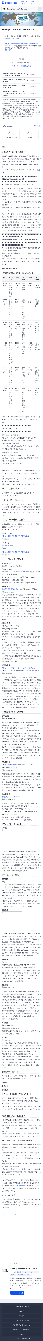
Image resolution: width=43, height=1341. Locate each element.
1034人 (13, 1272)
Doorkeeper (26, 1338)
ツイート (13, 1214)
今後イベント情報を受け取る (21, 66)
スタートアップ (34, 1272)
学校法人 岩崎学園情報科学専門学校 (14, 536)
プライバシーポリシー (21, 1320)
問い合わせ (20, 1186)
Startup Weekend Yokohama (17, 9)
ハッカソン (25, 1272)
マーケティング (21, 1274)
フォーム (16, 1128)
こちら (13, 443)
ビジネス (29, 1274)
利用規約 (21, 1316)
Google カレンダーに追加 (12, 38)
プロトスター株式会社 (9, 765)
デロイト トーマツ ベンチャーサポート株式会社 (18, 668)
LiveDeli (25, 572)
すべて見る (37, 126)
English (21, 1334)
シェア (6, 1214)
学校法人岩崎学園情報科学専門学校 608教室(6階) (21, 44)
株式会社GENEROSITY (10, 589)
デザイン (13, 1274)
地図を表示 (8, 50)
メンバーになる (18, 1293)
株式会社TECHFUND (9, 797)
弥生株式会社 (6, 545)
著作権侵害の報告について (21, 1325)
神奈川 (19, 1272)
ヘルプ (21, 1311)
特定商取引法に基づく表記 (21, 1329)
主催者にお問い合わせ (21, 1306)
